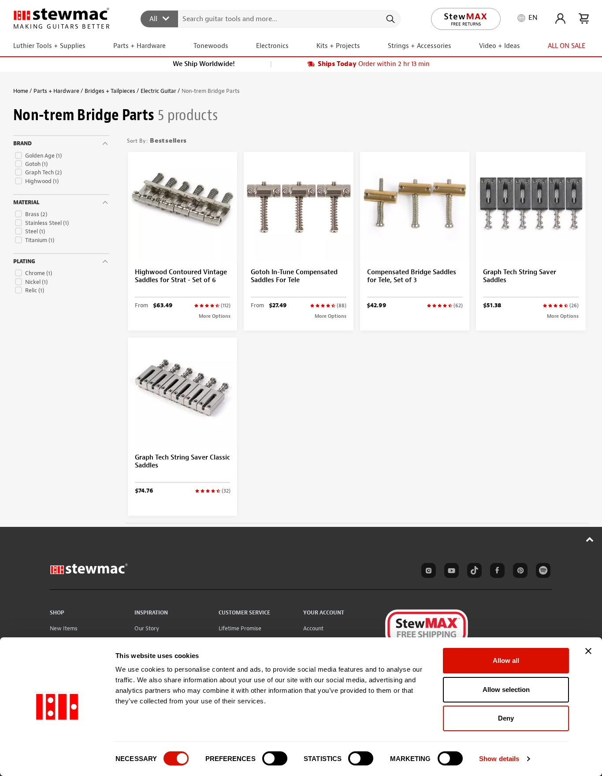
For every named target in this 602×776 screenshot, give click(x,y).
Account (313, 628)
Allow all (506, 660)
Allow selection (506, 689)
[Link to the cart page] (584, 18)
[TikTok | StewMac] (473, 572)
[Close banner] (588, 651)
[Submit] (389, 19)
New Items (64, 628)
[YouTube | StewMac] (450, 572)
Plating (24, 261)
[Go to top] (590, 539)
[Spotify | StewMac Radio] (541, 572)
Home (20, 91)
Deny (506, 718)
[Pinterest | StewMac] (519, 572)
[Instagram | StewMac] (427, 572)
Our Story (146, 628)
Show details (499, 758)
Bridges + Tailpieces (110, 91)
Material (26, 202)
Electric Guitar (158, 91)
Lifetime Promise (240, 628)
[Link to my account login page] (560, 18)
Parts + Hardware (56, 91)
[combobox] (271, 18)
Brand (22, 143)
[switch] (274, 758)
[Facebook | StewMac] (496, 572)
